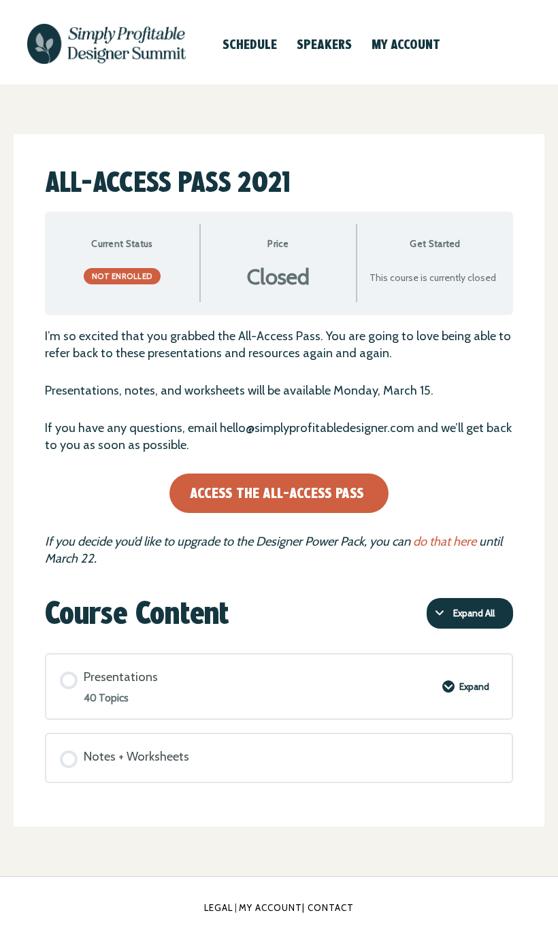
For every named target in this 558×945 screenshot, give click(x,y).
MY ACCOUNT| (273, 907)
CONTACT (331, 907)
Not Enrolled (122, 276)
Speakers (324, 44)
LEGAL (218, 907)
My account (406, 44)
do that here (444, 541)
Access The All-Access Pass (277, 492)
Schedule (250, 44)
